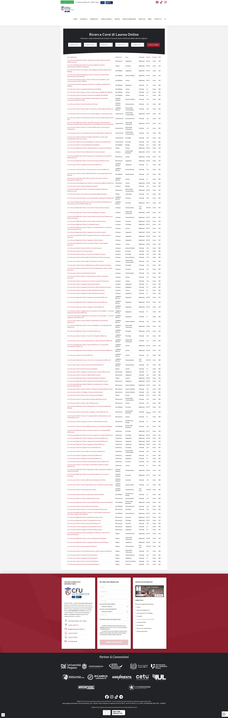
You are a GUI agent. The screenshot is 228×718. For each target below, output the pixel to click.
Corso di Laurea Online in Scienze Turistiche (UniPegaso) (83, 561)
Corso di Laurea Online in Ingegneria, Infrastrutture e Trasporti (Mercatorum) (88, 372)
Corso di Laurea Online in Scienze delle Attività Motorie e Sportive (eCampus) (88, 257)
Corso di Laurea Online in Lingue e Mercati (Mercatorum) (82, 403)
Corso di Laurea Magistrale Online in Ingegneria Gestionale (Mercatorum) (87, 381)
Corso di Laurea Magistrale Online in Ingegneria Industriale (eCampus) (86, 232)
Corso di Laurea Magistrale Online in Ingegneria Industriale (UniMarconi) (87, 297)
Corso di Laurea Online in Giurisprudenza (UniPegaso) (82, 546)
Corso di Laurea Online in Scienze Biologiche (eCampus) (82, 186)
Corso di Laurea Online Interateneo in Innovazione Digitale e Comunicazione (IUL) (89, 113)
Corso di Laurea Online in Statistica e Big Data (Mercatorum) (83, 375)
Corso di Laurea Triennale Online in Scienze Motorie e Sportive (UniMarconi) (88, 169)
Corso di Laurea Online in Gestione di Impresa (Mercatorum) (83, 523)
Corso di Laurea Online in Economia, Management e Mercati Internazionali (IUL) (89, 142)
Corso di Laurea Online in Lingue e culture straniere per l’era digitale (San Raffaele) (90, 92)
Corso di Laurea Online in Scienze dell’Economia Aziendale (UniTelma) (86, 480)
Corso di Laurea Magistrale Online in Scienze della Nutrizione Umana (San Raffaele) (90, 502)
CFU (159, 57)
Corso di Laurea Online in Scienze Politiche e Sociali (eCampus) (84, 248)
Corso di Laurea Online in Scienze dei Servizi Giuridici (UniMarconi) (85, 365)
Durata (155, 57)
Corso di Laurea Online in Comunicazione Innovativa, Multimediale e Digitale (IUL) (89, 133)
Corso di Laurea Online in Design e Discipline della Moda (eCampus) (85, 290)
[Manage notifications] (223, 714)
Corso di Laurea (72, 57)
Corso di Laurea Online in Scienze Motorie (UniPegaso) (82, 555)
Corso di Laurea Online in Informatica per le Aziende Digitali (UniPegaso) (87, 194)
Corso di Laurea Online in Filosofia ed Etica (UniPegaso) (82, 369)
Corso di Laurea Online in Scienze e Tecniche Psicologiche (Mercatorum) (87, 509)
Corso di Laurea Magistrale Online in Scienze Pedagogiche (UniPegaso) (86, 538)
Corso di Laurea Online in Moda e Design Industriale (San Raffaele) (85, 494)
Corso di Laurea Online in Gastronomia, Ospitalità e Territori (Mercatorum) (87, 412)
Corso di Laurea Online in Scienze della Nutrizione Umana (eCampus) (86, 152)
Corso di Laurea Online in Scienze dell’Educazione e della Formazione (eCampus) (89, 265)
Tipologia (141, 57)
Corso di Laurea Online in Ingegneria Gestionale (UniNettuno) (84, 458)
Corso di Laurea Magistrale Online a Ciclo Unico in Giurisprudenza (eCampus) (88, 207)
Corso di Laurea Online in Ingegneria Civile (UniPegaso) (82, 558)
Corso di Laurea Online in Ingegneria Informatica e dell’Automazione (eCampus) (89, 287)
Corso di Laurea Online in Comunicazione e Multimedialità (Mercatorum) (87, 399)
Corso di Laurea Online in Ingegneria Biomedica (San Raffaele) (84, 89)
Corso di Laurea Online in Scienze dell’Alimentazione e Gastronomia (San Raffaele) (89, 426)
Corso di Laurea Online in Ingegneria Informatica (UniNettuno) (84, 455)
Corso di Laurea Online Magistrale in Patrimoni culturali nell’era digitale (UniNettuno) (90, 183)
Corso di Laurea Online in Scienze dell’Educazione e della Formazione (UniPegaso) (89, 551)
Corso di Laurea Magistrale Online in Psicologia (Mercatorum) (84, 520)
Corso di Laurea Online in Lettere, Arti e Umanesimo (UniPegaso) (85, 395)
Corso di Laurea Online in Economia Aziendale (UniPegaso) (83, 564)
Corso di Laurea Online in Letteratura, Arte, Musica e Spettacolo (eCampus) (88, 281)
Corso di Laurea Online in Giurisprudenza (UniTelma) (81, 489)
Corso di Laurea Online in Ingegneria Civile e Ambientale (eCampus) (86, 293)
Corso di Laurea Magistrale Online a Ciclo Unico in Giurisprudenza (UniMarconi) (89, 360)
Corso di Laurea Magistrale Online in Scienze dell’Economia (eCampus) (86, 221)
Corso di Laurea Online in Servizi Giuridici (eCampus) (81, 273)
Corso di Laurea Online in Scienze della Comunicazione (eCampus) (85, 261)
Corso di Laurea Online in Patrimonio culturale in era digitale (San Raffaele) (87, 95)
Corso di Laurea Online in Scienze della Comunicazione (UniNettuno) (86, 451)
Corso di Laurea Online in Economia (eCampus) (80, 251)
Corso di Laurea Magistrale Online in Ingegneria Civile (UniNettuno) (85, 444)
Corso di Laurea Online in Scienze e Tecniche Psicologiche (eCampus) (86, 254)
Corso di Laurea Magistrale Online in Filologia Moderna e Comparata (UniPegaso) (89, 148)
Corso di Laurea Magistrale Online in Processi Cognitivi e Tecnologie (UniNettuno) (90, 435)
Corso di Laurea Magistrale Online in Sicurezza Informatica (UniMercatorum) (88, 160)
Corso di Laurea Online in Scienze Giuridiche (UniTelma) (82, 104)
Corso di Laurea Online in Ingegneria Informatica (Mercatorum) (84, 529)
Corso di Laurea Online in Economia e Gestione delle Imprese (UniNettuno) (88, 461)
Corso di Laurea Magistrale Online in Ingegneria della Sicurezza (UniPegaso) (88, 542)
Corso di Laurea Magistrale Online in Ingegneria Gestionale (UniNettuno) (87, 441)
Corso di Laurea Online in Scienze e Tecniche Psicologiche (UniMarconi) (87, 336)
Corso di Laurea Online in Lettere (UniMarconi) (80, 355)
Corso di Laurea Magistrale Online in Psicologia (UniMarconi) (83, 331)
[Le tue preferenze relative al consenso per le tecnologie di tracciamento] (3, 715)
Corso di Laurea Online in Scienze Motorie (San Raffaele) (82, 506)
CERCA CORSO (153, 45)
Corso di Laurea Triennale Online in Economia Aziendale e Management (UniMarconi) (90, 198)
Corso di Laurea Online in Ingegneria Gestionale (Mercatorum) (84, 526)
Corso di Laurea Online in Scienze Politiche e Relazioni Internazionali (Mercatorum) (90, 389)
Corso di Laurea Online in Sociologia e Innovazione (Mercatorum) (85, 392)
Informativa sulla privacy (113, 627)
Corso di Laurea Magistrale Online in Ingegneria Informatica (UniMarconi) (87, 302)
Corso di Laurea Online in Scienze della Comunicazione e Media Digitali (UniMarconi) (90, 109)
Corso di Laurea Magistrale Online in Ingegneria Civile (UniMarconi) (85, 307)
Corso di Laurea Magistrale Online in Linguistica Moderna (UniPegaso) (86, 378)
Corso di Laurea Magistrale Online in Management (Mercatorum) (85, 517)
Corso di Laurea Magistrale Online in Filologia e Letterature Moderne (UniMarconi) (89, 350)
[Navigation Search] (165, 19)
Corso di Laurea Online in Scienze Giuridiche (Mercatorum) (83, 498)
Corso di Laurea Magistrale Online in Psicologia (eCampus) (83, 224)
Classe (148, 57)
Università (118, 57)
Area (126, 57)
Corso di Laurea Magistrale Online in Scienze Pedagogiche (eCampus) (86, 212)
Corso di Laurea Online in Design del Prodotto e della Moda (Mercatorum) (87, 421)
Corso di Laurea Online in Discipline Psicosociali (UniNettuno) (84, 447)
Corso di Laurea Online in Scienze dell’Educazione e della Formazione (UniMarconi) (89, 340)
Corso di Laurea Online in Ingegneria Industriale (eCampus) (83, 284)
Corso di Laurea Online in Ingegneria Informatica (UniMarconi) (84, 164)
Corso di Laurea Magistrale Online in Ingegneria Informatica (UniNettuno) (87, 438)
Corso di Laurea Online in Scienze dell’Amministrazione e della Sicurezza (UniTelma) (90, 484)
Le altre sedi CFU (73, 625)
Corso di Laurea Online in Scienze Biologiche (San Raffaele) (83, 145)
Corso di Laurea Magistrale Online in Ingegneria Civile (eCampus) (85, 240)
